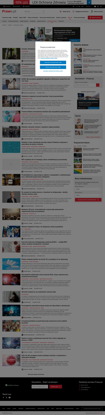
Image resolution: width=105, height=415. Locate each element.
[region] (53, 59)
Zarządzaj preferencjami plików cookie (53, 71)
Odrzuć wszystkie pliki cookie (53, 67)
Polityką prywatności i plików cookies (49, 58)
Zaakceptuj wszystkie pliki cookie (53, 62)
